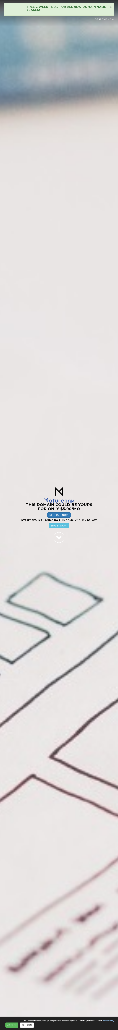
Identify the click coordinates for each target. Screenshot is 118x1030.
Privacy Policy (108, 1021)
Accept (11, 1025)
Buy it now (59, 525)
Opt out (27, 1025)
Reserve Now (104, 19)
